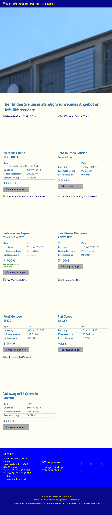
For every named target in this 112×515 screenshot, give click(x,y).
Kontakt (36, 500)
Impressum (62, 500)
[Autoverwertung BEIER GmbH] (28, 4)
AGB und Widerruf (49, 500)
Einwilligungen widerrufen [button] (89, 503)
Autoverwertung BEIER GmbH (54, 496)
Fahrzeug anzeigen (16, 189)
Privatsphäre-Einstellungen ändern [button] (26, 503)
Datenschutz (74, 500)
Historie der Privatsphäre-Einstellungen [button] (59, 503)
